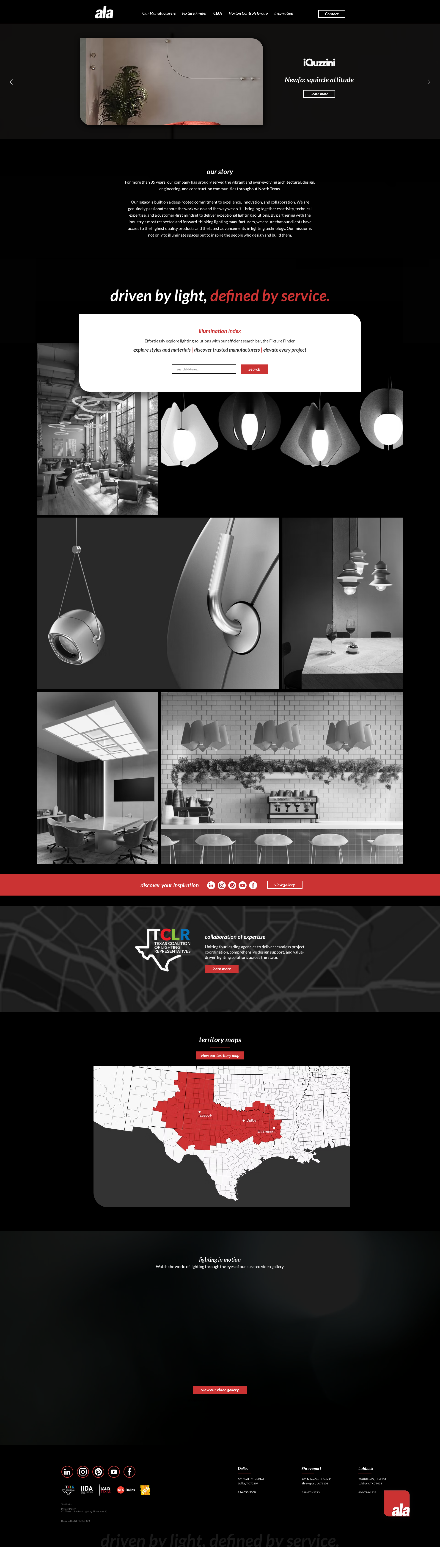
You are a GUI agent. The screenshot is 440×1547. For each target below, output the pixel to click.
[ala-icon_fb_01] (253, 885)
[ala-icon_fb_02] (129, 1472)
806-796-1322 (367, 1492)
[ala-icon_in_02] (67, 1472)
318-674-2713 (311, 1492)
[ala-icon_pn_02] (98, 1472)
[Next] (429, 82)
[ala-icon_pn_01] (232, 885)
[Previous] (11, 81)
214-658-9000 (247, 1492)
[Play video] (157, 1328)
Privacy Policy (68, 1508)
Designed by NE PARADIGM (75, 1520)
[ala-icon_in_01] (211, 885)
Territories (66, 1504)
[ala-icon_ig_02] (83, 1472)
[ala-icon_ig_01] (222, 885)
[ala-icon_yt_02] (114, 1472)
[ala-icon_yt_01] (243, 885)
